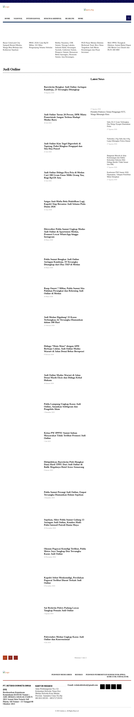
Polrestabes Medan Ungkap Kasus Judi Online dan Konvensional (64, 638)
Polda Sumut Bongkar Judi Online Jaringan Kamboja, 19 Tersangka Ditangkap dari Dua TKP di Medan (62, 262)
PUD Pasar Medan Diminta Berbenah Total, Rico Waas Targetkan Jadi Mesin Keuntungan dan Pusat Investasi (92, 47)
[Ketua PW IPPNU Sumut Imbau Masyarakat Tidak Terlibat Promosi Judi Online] (22, 436)
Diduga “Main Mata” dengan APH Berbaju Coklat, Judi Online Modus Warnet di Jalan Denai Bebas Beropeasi (64, 349)
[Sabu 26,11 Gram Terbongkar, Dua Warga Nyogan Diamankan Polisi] (98, 128)
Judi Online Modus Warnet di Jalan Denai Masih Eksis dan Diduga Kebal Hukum (63, 378)
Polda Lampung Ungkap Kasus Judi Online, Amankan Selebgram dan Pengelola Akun (62, 407)
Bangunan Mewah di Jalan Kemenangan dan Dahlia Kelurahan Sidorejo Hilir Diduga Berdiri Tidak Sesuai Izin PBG (117, 160)
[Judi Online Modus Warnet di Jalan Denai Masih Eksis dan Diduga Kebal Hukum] (22, 378)
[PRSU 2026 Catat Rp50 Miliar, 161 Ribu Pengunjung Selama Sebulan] (41, 32)
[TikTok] (108, 686)
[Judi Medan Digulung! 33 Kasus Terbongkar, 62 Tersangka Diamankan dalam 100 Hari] (22, 321)
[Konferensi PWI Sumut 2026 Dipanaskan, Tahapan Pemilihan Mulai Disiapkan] (98, 178)
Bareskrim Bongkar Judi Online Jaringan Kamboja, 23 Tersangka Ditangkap (65, 88)
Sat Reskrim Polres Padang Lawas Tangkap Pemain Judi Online (61, 609)
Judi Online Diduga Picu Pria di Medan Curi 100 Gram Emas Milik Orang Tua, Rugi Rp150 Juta (64, 175)
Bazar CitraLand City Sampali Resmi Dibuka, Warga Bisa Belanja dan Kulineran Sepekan (12, 46)
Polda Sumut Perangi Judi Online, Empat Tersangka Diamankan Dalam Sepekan (65, 493)
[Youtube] (119, 686)
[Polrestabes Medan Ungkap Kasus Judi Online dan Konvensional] (22, 639)
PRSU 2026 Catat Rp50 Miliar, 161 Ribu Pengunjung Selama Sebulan (40, 45)
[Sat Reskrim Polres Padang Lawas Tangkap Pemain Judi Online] (22, 610)
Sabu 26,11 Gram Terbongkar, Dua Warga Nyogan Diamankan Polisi (118, 124)
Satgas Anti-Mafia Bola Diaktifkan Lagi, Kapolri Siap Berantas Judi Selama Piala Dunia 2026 (64, 204)
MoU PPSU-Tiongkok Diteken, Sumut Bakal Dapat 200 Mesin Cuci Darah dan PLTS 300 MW (119, 46)
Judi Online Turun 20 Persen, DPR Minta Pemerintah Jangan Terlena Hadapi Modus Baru (65, 117)
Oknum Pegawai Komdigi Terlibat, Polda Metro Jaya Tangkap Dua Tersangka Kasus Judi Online (65, 551)
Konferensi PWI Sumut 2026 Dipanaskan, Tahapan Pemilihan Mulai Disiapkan (119, 174)
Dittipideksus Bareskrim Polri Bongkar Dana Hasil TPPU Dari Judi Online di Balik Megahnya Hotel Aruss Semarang (64, 464)
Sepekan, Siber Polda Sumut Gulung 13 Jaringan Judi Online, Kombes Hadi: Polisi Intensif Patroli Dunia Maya (64, 522)
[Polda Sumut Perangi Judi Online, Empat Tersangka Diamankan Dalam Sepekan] (22, 494)
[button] (128, 17)
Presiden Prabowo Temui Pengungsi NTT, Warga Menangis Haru (108, 113)
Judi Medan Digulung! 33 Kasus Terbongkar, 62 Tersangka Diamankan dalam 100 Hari (63, 320)
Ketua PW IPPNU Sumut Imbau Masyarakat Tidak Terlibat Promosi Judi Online (65, 435)
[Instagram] (102, 686)
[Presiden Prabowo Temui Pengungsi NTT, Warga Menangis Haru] (111, 94)
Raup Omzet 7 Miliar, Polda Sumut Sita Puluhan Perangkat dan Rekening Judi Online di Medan (64, 291)
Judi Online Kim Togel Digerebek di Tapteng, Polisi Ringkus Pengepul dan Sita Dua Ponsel (63, 146)
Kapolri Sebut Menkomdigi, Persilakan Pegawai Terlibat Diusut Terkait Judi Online (64, 580)
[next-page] (16, 658)
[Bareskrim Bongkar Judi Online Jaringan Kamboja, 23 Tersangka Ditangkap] (22, 89)
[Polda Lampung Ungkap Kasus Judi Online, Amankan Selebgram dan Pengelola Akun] (22, 407)
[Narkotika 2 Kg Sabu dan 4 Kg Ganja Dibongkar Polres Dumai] (98, 145)
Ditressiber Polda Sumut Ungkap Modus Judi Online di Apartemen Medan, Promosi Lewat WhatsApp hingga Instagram (64, 233)
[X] (113, 686)
